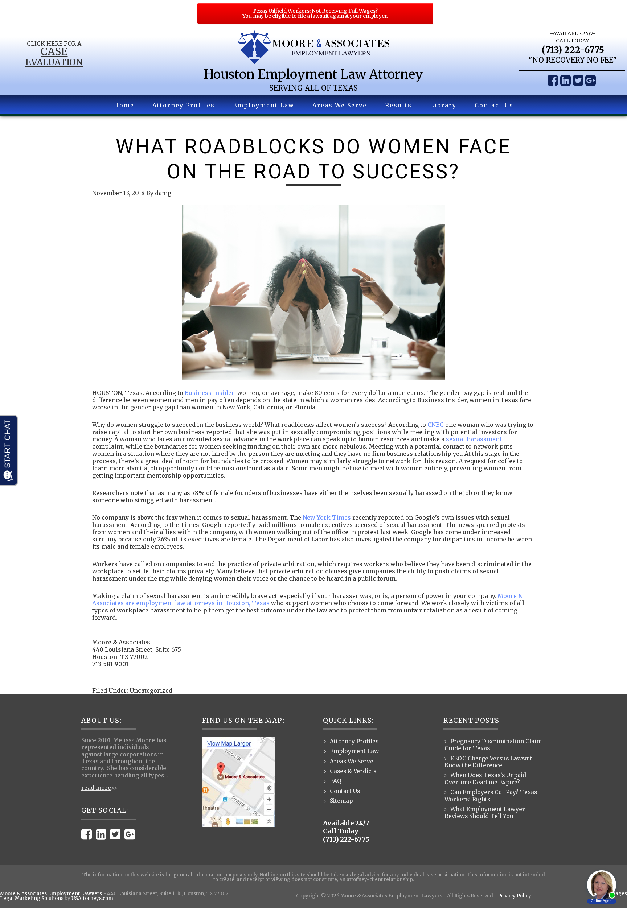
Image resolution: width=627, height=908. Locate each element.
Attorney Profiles (354, 741)
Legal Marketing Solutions (31, 898)
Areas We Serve (351, 761)
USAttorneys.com (92, 898)
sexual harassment (474, 439)
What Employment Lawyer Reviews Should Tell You (484, 813)
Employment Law (354, 751)
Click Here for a (54, 43)
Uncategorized (151, 690)
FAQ (335, 780)
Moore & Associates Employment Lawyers (51, 894)
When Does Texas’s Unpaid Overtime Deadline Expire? (485, 778)
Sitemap (341, 800)
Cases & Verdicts (353, 771)
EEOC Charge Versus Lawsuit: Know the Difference (489, 762)
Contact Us (345, 791)
